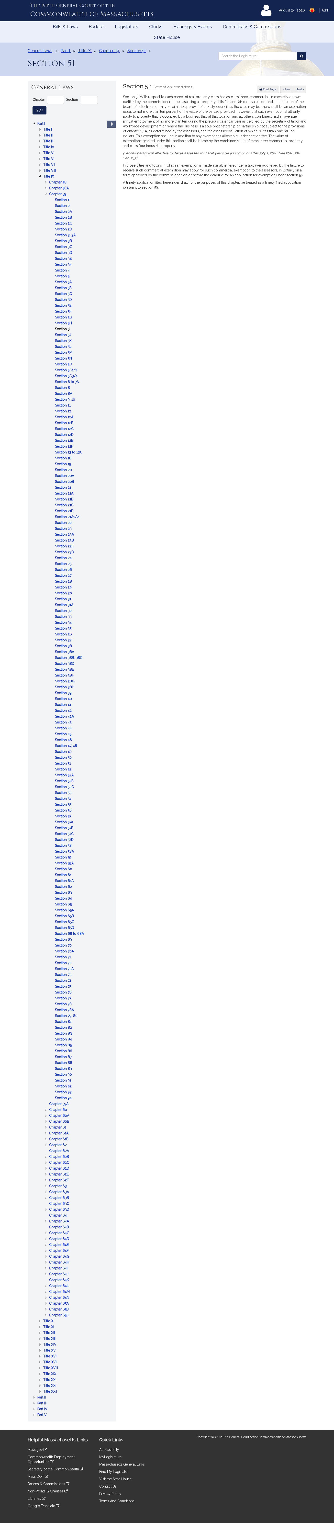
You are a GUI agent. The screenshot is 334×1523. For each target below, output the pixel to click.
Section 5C (64, 294)
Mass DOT (36, 1476)
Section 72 (63, 963)
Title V (49, 153)
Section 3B (64, 241)
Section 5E (63, 305)
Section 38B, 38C (69, 658)
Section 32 (64, 611)
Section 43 (64, 722)
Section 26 (64, 570)
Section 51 (63, 763)
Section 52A (65, 775)
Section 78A (65, 1010)
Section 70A (65, 951)
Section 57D (65, 840)
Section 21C (65, 505)
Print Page (269, 89)
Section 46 (64, 740)
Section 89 (64, 1069)
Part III (42, 1403)
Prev (288, 89)
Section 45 (63, 734)
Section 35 (63, 628)
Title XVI (50, 1356)
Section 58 (64, 845)
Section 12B (64, 423)
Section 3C (64, 247)
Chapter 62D (59, 1168)
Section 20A (65, 476)
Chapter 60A (59, 1115)
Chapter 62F (59, 1180)
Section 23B (65, 540)
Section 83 (64, 1033)
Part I (41, 123)
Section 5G (64, 317)
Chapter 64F (59, 1250)
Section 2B (64, 217)
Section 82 (64, 1027)
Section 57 (63, 816)
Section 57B (64, 828)
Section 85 (64, 1045)
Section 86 (64, 1051)
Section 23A (65, 534)
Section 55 (63, 804)
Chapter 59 (58, 194)
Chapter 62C (59, 1162)
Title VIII (50, 170)
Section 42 (64, 710)
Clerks (155, 26)
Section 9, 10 (65, 399)
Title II (48, 135)
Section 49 (64, 752)
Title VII (49, 165)
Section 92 (64, 1086)
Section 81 (63, 1022)
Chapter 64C (59, 1233)
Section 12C (65, 429)
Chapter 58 (58, 182)
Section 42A (65, 716)
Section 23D (65, 552)
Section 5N (64, 358)
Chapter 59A (59, 1104)
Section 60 (64, 869)
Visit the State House (115, 1479)
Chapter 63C (59, 1204)
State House (167, 37)
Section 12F (64, 446)
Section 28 (64, 581)
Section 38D (65, 663)
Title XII (49, 1333)
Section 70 (64, 945)
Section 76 (64, 992)
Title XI (49, 1327)
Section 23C (65, 546)
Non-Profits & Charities (46, 1491)
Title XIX (50, 1374)
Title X (48, 1321)
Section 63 (64, 892)
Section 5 (62, 276)
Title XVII (50, 1362)
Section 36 (64, 634)
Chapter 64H (59, 1262)
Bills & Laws (65, 26)
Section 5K (64, 341)
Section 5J (63, 335)
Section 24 (64, 558)
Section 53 (63, 793)
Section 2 (63, 206)
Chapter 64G (59, 1256)
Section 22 (64, 523)
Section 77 (63, 998)
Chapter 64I (58, 1268)
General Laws (40, 50)
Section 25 (63, 564)
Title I (48, 129)
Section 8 (63, 388)
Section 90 (64, 1074)
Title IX (49, 176)
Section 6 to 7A (67, 382)
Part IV (42, 1409)
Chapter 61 (58, 1127)
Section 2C (64, 223)
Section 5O (64, 364)
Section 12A (64, 417)
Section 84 (64, 1039)
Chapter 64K (59, 1280)
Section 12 (63, 411)
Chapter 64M (60, 1292)
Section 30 (64, 593)
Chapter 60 (58, 1110)
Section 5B (64, 288)
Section (72, 100)
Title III (48, 141)
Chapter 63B (59, 1198)
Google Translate (42, 1506)
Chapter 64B (59, 1227)
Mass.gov (36, 1450)
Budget (96, 26)
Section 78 (64, 1004)
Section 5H (64, 323)
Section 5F (63, 311)
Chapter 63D (59, 1209)
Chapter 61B (59, 1139)
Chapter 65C (59, 1315)
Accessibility (109, 1450)
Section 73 (63, 975)
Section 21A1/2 (67, 517)
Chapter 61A (59, 1133)
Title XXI (50, 1385)
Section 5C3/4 (66, 376)
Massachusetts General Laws (122, 1464)
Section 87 (64, 1057)
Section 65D (65, 928)
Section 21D (65, 511)
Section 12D (65, 435)
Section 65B (65, 916)
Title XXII (50, 1391)
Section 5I (63, 329)
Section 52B (65, 781)
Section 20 (64, 470)
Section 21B (64, 499)
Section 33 (64, 617)
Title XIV (50, 1344)
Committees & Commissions (252, 26)
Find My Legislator (114, 1472)
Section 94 (64, 1098)
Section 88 (64, 1063)
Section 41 (63, 705)
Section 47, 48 (66, 746)
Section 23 (64, 528)
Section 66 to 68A (70, 933)
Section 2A (64, 211)
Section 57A (64, 822)
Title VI (49, 159)
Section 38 (64, 646)
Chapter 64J (59, 1274)
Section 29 (64, 587)
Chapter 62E (59, 1174)
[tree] (71, 769)
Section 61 (63, 875)
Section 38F (65, 675)
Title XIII (49, 1339)
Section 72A (65, 969)
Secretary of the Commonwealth (54, 1469)
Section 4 (63, 270)
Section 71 (63, 957)
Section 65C (65, 922)
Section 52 (63, 769)
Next (299, 89)
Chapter (39, 100)
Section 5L (63, 347)
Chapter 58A (59, 188)
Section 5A (64, 282)
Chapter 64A (59, 1221)
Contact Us (108, 1486)
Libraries (35, 1498)
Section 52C (65, 787)
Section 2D (64, 229)
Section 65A (65, 910)
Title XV (50, 1350)
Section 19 (63, 464)
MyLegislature (110, 1457)
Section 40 (64, 699)
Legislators (126, 26)
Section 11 (63, 405)
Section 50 (64, 757)
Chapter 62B (59, 1157)
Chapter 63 (58, 1186)
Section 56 (64, 810)
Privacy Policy (110, 1494)
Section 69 (64, 939)
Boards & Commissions (47, 1484)
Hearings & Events (192, 26)
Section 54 (63, 798)
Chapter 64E (59, 1245)
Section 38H (65, 687)
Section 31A (64, 605)
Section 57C (65, 834)
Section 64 (64, 898)
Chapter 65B (59, 1309)
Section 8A (64, 393)
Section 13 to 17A (68, 452)
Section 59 (63, 857)
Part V (42, 1415)
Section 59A (65, 863)
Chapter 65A (59, 1303)
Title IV (49, 147)
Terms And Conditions (116, 1501)
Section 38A (65, 652)
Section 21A (64, 493)
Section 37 (63, 640)
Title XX (49, 1380)
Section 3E (64, 258)
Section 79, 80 (66, 1016)
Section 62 (64, 887)
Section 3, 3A (66, 235)
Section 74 (63, 980)
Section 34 (64, 622)
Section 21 (63, 487)
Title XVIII (51, 1368)
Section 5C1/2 (66, 370)
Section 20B (65, 482)
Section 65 (64, 904)
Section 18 (63, 458)
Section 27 (63, 575)
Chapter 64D (59, 1239)
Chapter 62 (58, 1145)
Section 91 (63, 1080)
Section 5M (64, 352)
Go (41, 110)
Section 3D (64, 253)
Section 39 (64, 693)
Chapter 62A (59, 1151)
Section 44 (64, 728)
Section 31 (63, 599)
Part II (42, 1397)
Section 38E (65, 669)
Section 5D (64, 300)
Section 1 (62, 200)
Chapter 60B (59, 1121)
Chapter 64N (59, 1297)
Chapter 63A (59, 1192)
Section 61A (65, 881)
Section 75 (63, 986)
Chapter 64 (58, 1215)
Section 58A (65, 851)
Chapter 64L (59, 1286)
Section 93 (64, 1092)
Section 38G (65, 681)
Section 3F (64, 264)
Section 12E (64, 440)
